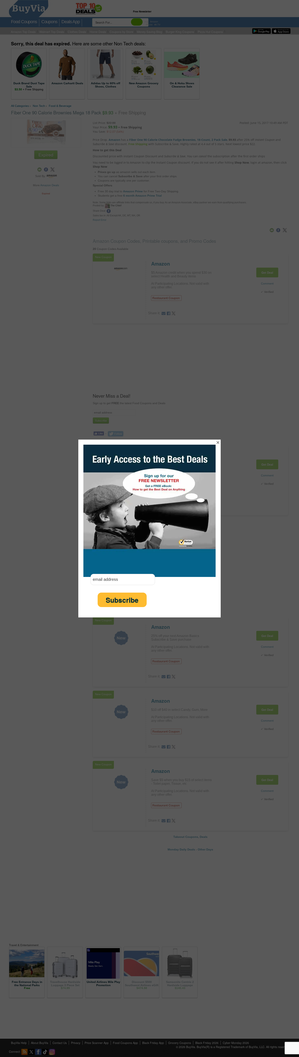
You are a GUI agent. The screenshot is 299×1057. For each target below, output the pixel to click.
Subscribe (122, 600)
